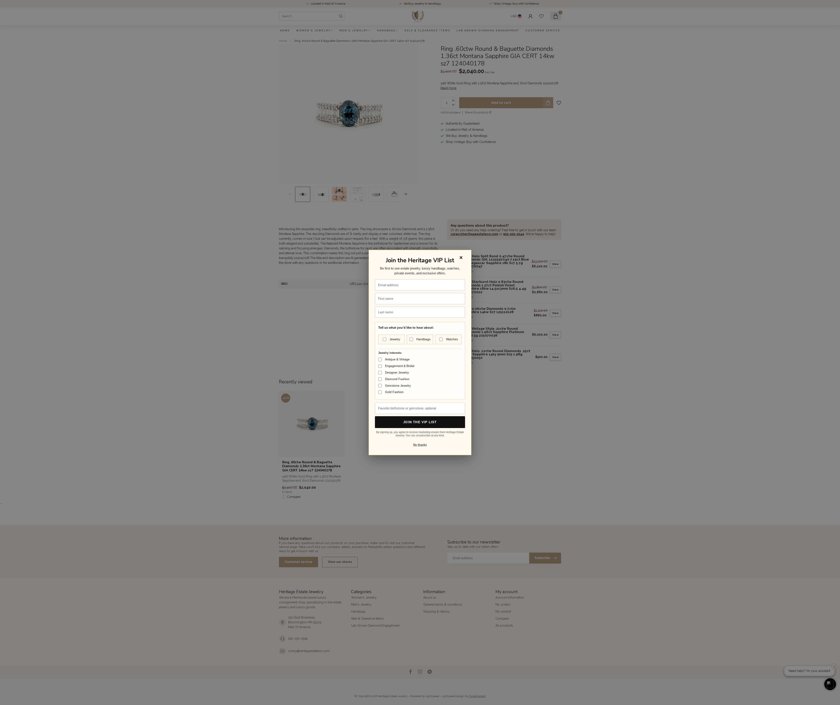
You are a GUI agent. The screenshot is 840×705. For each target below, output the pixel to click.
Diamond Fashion (397, 379)
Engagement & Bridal (399, 366)
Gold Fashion (394, 392)
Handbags (423, 339)
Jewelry (395, 339)
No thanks (420, 444)
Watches (452, 339)
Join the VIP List (420, 422)
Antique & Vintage (397, 359)
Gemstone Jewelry (398, 385)
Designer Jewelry (397, 372)
